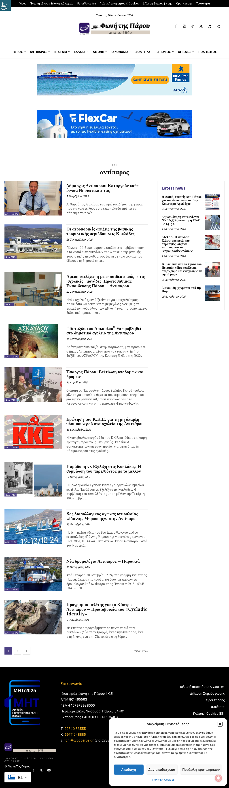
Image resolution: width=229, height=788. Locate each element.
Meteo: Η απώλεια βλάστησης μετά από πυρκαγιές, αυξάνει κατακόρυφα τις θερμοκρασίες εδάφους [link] (177, 244)
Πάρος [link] (9, 304)
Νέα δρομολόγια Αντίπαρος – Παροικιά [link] (103, 561)
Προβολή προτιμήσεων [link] (201, 769)
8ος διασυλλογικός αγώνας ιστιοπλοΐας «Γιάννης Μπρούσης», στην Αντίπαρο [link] (102, 516)
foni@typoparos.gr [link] (79, 740)
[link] (5, 5)
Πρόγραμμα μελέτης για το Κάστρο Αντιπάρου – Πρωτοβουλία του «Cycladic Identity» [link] (106, 609)
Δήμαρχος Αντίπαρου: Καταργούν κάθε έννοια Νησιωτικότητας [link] (102, 188)
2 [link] (17, 651)
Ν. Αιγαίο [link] (10, 257)
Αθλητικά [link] (11, 542)
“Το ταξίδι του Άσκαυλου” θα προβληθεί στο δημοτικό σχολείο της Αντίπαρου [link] (103, 331)
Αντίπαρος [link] (11, 213)
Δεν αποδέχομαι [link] (161, 769)
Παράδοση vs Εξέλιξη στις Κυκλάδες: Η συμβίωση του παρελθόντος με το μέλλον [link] (103, 469)
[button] (220, 724)
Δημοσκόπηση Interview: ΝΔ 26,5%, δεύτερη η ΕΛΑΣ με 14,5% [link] (181, 220)
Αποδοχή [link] (128, 769)
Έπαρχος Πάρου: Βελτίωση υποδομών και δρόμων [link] (105, 374)
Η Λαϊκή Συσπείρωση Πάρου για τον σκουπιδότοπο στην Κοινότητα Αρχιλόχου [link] (181, 200)
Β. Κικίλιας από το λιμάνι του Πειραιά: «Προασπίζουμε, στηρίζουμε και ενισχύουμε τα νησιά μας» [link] (182, 269)
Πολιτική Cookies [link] (163, 779)
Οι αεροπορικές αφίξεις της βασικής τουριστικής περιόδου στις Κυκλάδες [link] (100, 231)
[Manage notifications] (218, 778)
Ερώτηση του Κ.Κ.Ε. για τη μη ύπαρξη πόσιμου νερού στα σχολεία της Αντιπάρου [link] (105, 422)
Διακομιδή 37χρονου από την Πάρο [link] (181, 289)
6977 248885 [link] (75, 734)
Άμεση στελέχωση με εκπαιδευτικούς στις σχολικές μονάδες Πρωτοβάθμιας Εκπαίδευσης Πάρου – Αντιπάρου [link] (105, 281)
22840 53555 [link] (75, 729)
